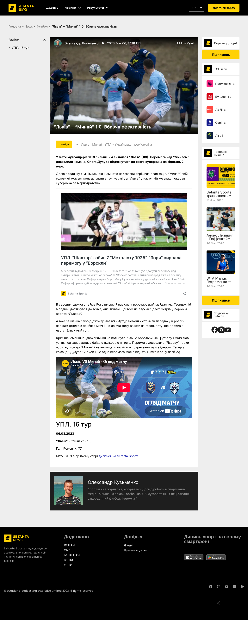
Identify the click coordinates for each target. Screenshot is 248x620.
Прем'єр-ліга (224, 83)
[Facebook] (210, 586)
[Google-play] (242, 586)
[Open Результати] (107, 7)
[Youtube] (226, 586)
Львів (85, 144)
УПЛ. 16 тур (20, 48)
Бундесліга (223, 96)
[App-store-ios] (234, 586)
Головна (15, 26)
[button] (196, 8)
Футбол (42, 26)
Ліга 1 (219, 135)
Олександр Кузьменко (82, 43)
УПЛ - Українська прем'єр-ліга (128, 144)
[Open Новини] (79, 7)
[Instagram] (218, 586)
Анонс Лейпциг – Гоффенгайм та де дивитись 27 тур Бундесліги (221, 240)
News (29, 26)
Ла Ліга (220, 109)
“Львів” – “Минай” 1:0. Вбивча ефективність (102, 126)
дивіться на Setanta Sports (118, 456)
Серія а (220, 122)
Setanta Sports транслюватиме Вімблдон (220, 195)
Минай (97, 144)
